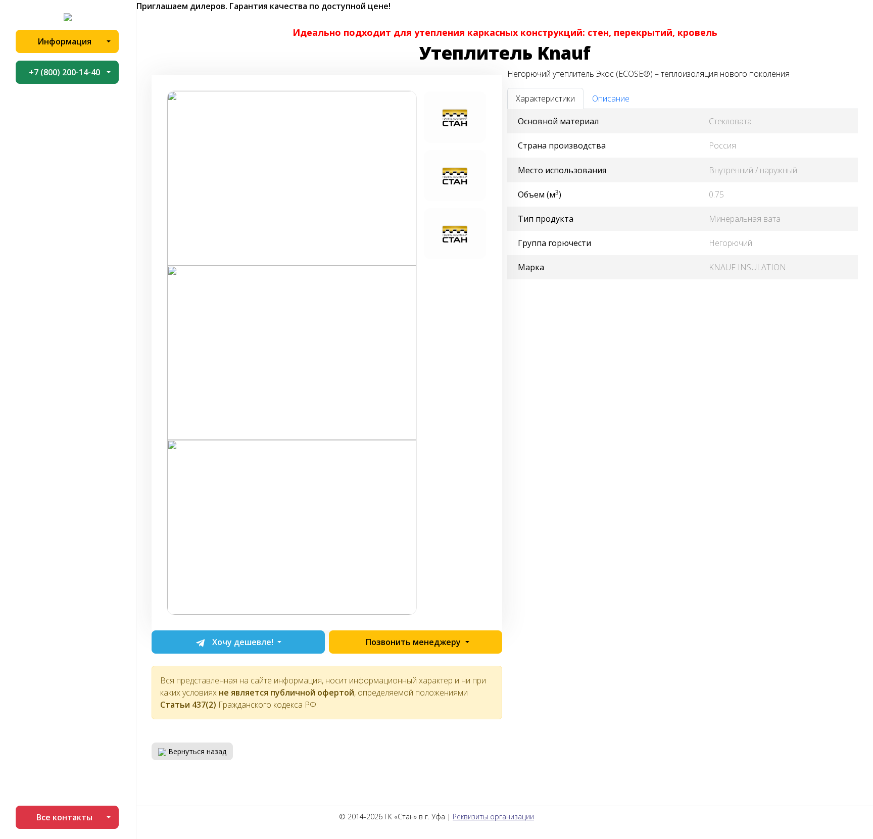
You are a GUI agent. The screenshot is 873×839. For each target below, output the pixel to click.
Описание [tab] (610, 98)
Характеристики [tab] (545, 98)
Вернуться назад (196, 751)
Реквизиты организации (493, 816)
